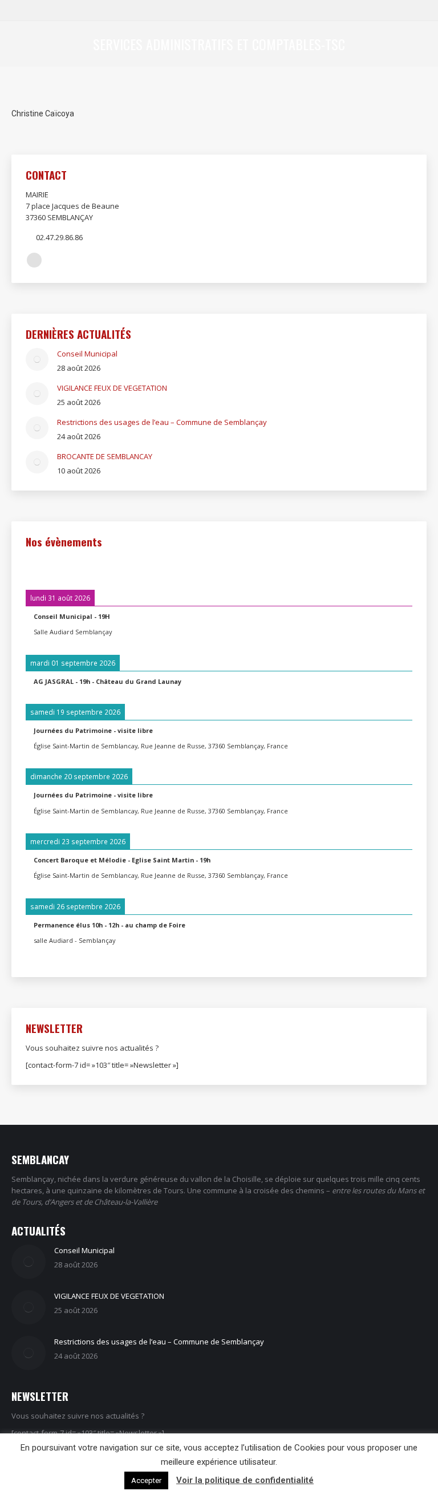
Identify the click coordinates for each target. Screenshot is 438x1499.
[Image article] (37, 359)
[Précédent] (64, 567)
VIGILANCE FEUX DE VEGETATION (112, 388)
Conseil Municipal (87, 354)
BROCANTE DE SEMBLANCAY (104, 456)
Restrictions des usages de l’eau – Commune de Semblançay (162, 422)
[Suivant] (373, 567)
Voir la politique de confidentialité (245, 1480)
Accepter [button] (146, 1480)
